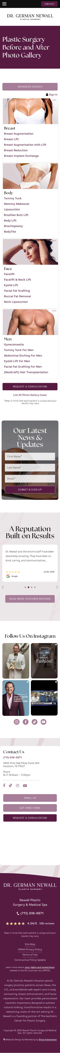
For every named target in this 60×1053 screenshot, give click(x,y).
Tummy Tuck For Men (19, 350)
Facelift (9, 274)
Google (15, 576)
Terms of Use (30, 954)
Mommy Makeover (17, 203)
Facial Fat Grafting (17, 290)
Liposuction (12, 209)
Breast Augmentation (18, 133)
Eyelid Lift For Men (17, 361)
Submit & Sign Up (30, 489)
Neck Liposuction (16, 301)
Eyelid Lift (11, 285)
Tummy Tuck (13, 198)
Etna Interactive (48, 1039)
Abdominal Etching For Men (23, 355)
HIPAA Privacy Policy (30, 949)
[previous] (3, 587)
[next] (56, 587)
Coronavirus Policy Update (30, 960)
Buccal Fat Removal (17, 296)
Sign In (53, 94)
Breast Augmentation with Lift (25, 144)
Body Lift (10, 220)
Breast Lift (11, 139)
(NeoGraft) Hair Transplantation (26, 372)
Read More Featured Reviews (30, 598)
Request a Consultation (30, 386)
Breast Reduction (16, 150)
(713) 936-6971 (12, 757)
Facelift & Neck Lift (17, 279)
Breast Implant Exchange (21, 155)
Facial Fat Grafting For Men (23, 366)
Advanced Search (30, 86)
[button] (5, 4)
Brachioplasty (13, 226)
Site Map (30, 944)
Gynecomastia (14, 344)
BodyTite (10, 231)
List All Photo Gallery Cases (30, 395)
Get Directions (30, 808)
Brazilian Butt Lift (16, 215)
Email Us (30, 798)
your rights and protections (40, 967)
